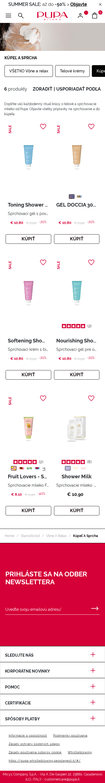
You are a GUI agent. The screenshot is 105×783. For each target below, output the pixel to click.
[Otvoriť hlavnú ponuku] (8, 16)
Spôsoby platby (22, 719)
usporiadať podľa (78, 89)
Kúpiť (28, 239)
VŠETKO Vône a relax (28, 71)
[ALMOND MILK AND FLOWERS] (68, 468)
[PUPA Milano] (52, 15)
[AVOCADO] (14, 468)
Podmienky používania (70, 735)
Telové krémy (72, 71)
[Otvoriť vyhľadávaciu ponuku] (21, 16)
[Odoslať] (95, 607)
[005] (71, 196)
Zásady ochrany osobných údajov (34, 744)
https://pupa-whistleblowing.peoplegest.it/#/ (45, 760)
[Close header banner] (100, 4)
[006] (79, 196)
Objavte (78, 4)
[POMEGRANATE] (37, 468)
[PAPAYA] (21, 468)
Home (9, 536)
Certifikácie (18, 703)
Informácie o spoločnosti (28, 735)
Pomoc (12, 687)
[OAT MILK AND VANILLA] (75, 468)
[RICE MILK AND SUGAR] (83, 468)
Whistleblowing (80, 752)
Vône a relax (56, 536)
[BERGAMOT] (29, 468)
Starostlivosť (30, 536)
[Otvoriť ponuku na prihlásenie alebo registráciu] (82, 16)
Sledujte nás (19, 655)
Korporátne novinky (27, 671)
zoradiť (42, 89)
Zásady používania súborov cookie (35, 752)
